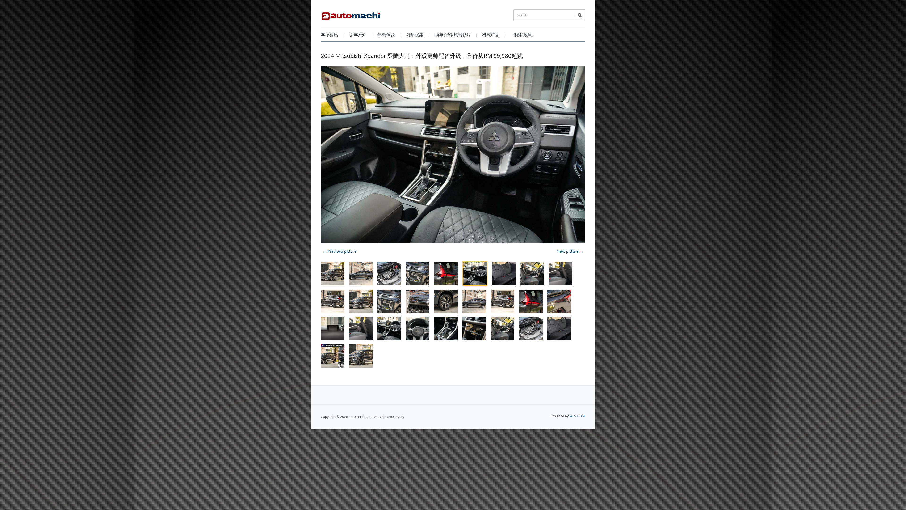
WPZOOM (577, 416)
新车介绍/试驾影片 (453, 34)
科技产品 (490, 34)
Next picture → (570, 251)
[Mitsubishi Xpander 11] (453, 155)
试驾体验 (386, 34)
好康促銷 (415, 34)
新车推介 (357, 34)
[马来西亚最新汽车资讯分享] (350, 14)
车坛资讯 (329, 34)
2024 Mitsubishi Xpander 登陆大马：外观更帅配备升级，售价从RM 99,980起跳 (422, 56)
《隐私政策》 (523, 34)
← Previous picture (340, 251)
